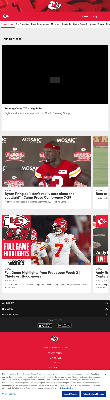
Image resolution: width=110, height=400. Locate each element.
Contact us (55, 362)
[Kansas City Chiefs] (55, 339)
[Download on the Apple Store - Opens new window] (44, 325)
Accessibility (55, 367)
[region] (55, 385)
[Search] (101, 16)
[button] (55, 80)
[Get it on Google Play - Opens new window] (64, 326)
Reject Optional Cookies (93, 394)
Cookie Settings (9, 394)
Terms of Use (55, 358)
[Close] (105, 375)
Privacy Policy (55, 353)
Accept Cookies (70, 394)
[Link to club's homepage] (5, 15)
